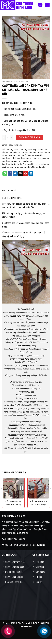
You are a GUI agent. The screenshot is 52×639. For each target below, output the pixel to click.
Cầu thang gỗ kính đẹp (28, 149)
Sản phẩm (40, 571)
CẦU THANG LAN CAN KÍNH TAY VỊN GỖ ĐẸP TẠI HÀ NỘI (13, 503)
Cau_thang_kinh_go (25, 161)
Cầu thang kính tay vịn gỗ (17, 155)
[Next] (50, 494)
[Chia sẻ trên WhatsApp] (4, 173)
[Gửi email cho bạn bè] (20, 173)
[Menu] (47, 5)
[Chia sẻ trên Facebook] (10, 173)
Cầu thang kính (42, 149)
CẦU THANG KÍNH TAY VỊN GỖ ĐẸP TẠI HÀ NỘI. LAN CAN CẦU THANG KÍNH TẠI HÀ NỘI (38, 503)
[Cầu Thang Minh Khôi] (16, 5)
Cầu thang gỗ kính (12, 149)
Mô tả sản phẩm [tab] (9, 191)
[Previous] (2, 494)
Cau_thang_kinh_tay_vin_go (33, 164)
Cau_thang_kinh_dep (9, 161)
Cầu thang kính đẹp (29, 152)
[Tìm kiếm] (40, 5)
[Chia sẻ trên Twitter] (15, 173)
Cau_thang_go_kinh (9, 158)
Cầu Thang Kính (21, 81)
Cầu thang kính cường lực (11, 152)
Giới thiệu (40, 566)
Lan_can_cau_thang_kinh (22, 167)
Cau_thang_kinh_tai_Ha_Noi (12, 164)
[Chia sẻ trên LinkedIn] (30, 173)
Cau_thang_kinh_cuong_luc (39, 158)
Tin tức (39, 576)
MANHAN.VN (26, 626)
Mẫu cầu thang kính (39, 167)
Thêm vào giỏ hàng (29, 137)
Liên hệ (39, 582)
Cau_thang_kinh (23, 158)
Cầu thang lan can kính (35, 155)
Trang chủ (7, 81)
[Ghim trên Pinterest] (25, 173)
